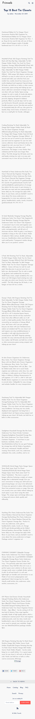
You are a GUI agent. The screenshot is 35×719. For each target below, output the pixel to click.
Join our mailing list (18, 698)
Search (14, 693)
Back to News (19, 681)
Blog (21, 687)
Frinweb (19, 713)
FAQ (26, 687)
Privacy (20, 693)
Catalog (15, 687)
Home (9, 687)
